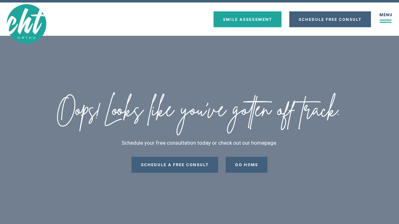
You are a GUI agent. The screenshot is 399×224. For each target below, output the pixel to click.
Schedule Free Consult (330, 19)
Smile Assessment (247, 19)
